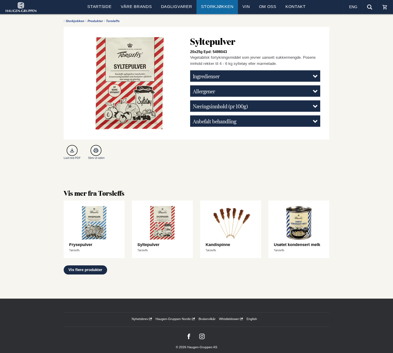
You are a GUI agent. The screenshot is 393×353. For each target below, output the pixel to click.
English (252, 319)
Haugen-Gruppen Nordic (174, 319)
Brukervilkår (207, 319)
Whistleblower (229, 319)
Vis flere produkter (85, 270)
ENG (353, 7)
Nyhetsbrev (140, 319)
